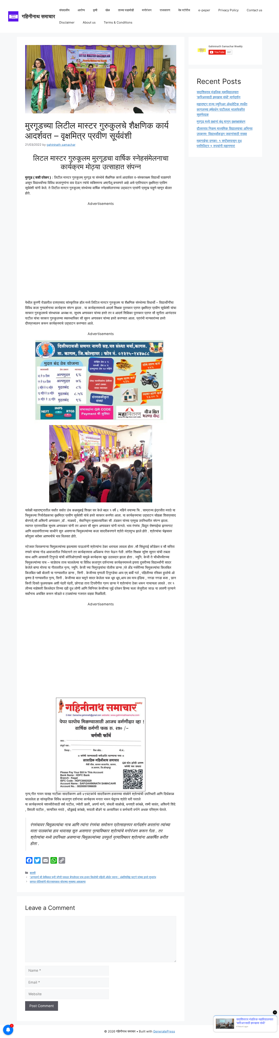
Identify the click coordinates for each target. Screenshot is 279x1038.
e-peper (204, 10)
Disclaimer (67, 22)
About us (89, 22)
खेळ (107, 10)
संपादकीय (64, 10)
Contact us (254, 10)
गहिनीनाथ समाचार (38, 16)
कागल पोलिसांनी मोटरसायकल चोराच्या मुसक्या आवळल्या (58, 881)
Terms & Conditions (118, 22)
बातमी (33, 872)
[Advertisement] (100, 253)
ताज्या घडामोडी (126, 10)
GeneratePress (164, 1031)
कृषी (95, 10)
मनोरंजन (147, 10)
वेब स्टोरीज (184, 10)
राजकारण (165, 10)
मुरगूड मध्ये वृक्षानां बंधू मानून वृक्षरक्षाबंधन (221, 122)
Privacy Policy (228, 10)
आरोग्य (81, 10)
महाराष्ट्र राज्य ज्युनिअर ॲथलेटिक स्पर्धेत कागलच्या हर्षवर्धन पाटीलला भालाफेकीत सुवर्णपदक (222, 109)
